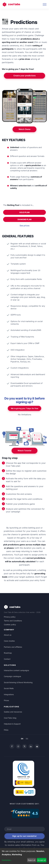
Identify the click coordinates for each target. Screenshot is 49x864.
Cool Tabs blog (10, 718)
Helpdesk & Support (12, 724)
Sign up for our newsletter (24, 836)
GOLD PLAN (24, 212)
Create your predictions (24, 75)
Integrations (9, 694)
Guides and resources (13, 712)
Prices (6, 700)
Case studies (9, 641)
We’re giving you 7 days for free (24, 408)
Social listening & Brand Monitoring (18, 682)
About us (7, 635)
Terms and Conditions (13, 621)
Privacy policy (9, 617)
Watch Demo (25, 129)
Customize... (7, 860)
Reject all (31, 860)
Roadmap (8, 653)
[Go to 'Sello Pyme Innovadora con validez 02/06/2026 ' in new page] (23, 786)
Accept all (41, 860)
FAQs (6, 730)
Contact (7, 659)
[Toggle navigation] (44, 4)
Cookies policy (10, 624)
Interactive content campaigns (16, 670)
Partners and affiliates (13, 647)
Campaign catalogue (12, 676)
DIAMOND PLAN (24, 219)
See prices (25, 225)
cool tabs (14, 4)
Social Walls (9, 688)
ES (27, 739)
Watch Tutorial (24, 450)
